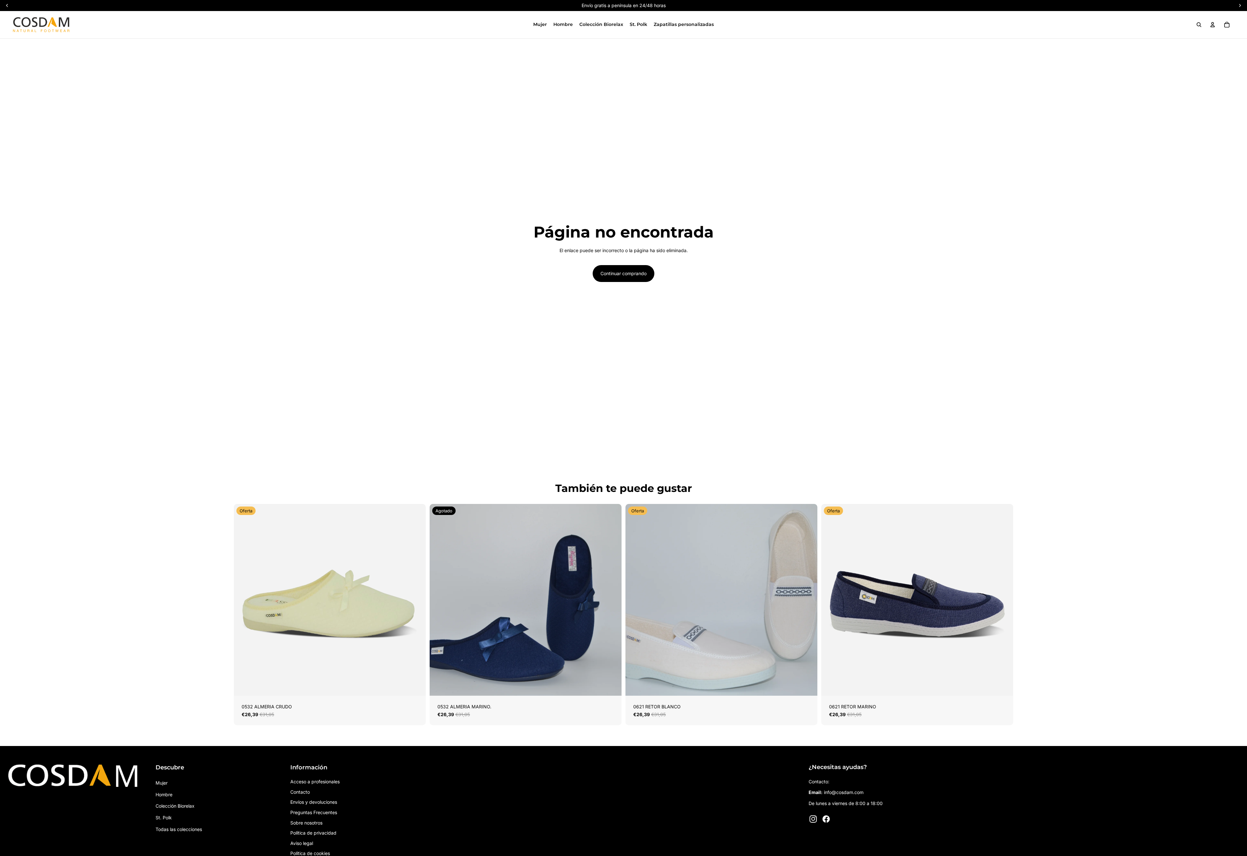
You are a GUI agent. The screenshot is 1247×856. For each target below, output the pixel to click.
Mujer (162, 783)
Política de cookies (310, 853)
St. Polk (164, 817)
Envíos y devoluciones (313, 802)
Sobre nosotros (306, 822)
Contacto (300, 792)
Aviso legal (301, 843)
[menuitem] (540, 25)
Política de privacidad (313, 833)
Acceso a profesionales (315, 781)
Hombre (164, 794)
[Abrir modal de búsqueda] (1199, 25)
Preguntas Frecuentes (313, 812)
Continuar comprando (623, 273)
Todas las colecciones (179, 829)
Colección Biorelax (175, 806)
